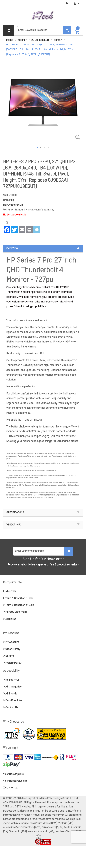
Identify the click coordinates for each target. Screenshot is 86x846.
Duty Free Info (13, 700)
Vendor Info (13, 524)
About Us (10, 591)
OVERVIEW (12, 248)
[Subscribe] (68, 551)
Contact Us (11, 707)
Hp (12, 200)
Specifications (15, 512)
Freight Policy (13, 663)
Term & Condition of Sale (19, 605)
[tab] (43, 248)
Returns (9, 656)
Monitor (22, 40)
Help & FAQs (12, 680)
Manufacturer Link (13, 205)
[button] (37, 147)
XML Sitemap (10, 787)
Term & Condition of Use (19, 598)
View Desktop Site (13, 774)
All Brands (11, 693)
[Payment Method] (50, 757)
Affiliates (10, 619)
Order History (12, 649)
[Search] (67, 30)
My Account (12, 642)
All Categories (13, 687)
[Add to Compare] (6, 222)
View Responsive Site (15, 781)
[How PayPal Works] (22, 757)
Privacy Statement (16, 612)
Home (9, 40)
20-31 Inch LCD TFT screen (46, 40)
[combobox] (44, 30)
